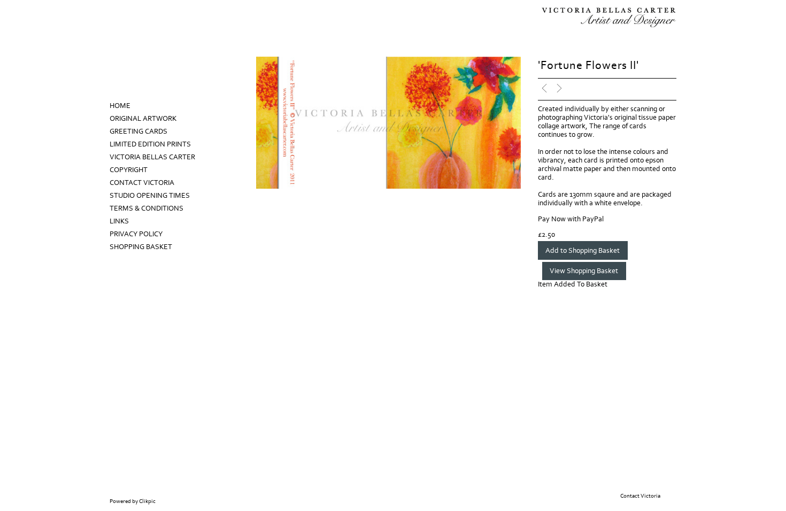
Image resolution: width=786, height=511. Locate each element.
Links (119, 221)
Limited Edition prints (150, 144)
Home (120, 106)
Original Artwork (143, 118)
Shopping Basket (141, 247)
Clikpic (147, 501)
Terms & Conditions (146, 208)
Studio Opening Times (150, 195)
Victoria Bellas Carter (152, 157)
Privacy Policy (136, 234)
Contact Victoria (142, 183)
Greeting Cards (138, 131)
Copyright (129, 170)
